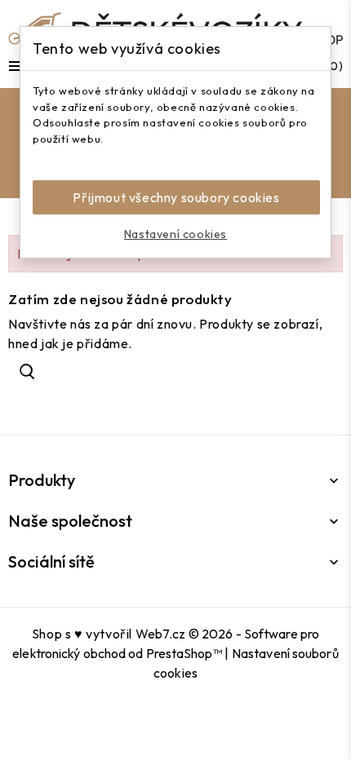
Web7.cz (161, 633)
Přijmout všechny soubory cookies (176, 197)
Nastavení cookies (175, 234)
